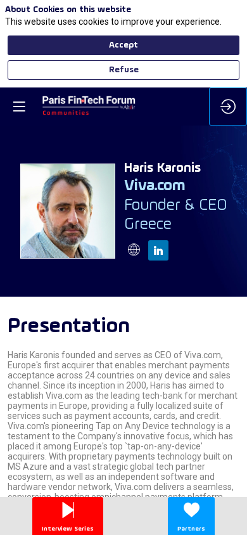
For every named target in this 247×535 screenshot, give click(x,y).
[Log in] (228, 106)
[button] (19, 106)
